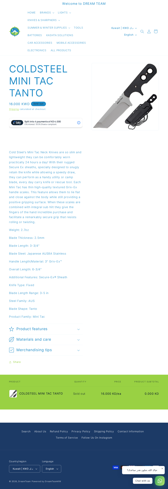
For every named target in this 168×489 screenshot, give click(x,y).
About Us (40, 431)
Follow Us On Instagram (97, 437)
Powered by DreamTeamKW (46, 481)
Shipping (14, 109)
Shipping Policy (104, 431)
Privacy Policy (81, 431)
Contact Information (131, 431)
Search (26, 431)
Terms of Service (67, 437)
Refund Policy (59, 431)
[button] (47, 12)
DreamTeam (24, 481)
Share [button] (17, 362)
